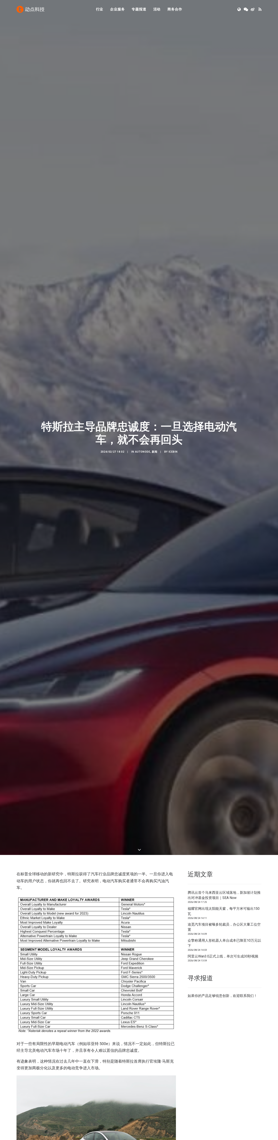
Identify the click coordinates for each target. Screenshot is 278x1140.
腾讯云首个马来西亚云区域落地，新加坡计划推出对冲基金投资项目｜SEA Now (224, 895)
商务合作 (174, 9)
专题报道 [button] (139, 9)
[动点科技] (30, 9)
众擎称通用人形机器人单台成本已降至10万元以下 (224, 943)
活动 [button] (157, 9)
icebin (173, 451)
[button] (239, 9)
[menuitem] (99, 9)
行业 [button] (99, 9)
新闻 (154, 451)
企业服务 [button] (117, 9)
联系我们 (247, 996)
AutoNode (142, 451)
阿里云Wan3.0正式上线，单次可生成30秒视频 (223, 956)
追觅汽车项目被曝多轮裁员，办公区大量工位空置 (224, 927)
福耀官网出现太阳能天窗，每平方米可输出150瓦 (224, 911)
